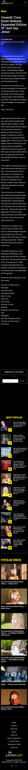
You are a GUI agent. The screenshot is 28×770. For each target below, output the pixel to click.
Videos (14, 732)
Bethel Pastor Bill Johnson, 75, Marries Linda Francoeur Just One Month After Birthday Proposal (19, 438)
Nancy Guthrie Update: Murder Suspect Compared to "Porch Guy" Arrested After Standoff (19, 530)
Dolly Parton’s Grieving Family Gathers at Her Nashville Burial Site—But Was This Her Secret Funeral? (20, 477)
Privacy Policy (14, 741)
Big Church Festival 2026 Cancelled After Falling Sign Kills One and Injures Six (20, 450)
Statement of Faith (14, 744)
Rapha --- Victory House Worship (13, 684)
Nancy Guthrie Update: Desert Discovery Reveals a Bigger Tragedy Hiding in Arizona (19, 543)
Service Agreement (14, 738)
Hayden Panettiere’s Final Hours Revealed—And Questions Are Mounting (19, 503)
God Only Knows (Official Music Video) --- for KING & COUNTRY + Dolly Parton (13, 633)
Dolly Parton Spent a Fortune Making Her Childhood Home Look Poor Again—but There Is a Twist (20, 516)
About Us (14, 735)
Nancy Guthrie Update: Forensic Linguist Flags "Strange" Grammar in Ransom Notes (19, 424)
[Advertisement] (14, 406)
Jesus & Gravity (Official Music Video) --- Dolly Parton (12, 583)
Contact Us (14, 747)
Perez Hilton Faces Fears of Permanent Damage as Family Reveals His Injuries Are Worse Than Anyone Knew (19, 465)
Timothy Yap (7, 39)
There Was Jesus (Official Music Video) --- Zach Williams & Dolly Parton (13, 660)
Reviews (14, 726)
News (14, 723)
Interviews (14, 729)
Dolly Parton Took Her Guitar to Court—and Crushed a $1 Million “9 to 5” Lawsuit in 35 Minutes (19, 490)
